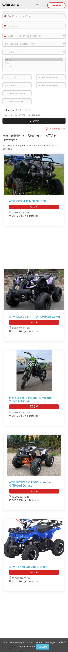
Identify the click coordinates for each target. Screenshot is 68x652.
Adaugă (56, 5)
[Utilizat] (34, 66)
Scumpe (36, 114)
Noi (10, 114)
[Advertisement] (34, 249)
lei (21, 109)
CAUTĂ (35, 121)
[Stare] (34, 59)
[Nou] (34, 62)
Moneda (9, 109)
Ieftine (22, 114)
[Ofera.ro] (11, 4)
